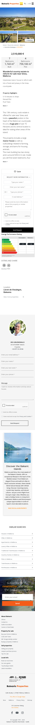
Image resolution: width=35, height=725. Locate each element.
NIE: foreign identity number (9, 639)
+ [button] (28, 4)
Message (4, 383)
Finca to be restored (13, 45)
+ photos (29, 40)
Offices (3, 619)
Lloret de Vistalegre (10, 47)
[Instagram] (22, 712)
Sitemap (29, 700)
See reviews (14, 707)
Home (4, 45)
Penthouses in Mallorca (9, 567)
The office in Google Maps (17, 697)
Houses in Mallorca (7, 534)
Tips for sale (5, 654)
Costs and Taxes (6, 636)
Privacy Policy (20, 700)
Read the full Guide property (17, 508)
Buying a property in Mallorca (9, 642)
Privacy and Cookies (25, 416)
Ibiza (4, 700)
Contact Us (4, 622)
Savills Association (6, 624)
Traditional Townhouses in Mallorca (13, 550)
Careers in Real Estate (7, 627)
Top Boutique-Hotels (7, 666)
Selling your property (7, 648)
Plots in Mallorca (6, 559)
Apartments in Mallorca (9, 542)
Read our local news (7, 661)
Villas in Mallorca (6, 538)
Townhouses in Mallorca (9, 563)
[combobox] (6, 192)
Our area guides (6, 663)
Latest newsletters (6, 668)
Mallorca (11, 700)
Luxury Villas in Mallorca (9, 546)
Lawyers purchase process (9, 651)
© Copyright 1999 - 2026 (17, 720)
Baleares (22, 45)
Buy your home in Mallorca (9, 634)
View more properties (11, 297)
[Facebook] (12, 712)
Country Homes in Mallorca (10, 555)
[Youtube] (17, 712)
